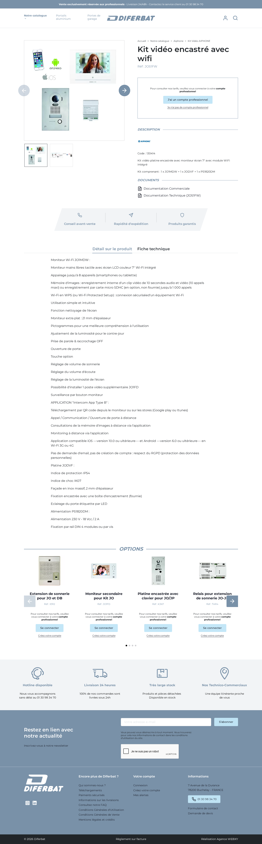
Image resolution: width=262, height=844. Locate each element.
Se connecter (49, 628)
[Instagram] (28, 803)
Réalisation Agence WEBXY (219, 839)
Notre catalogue (35, 15)
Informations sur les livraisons (99, 800)
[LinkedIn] (35, 803)
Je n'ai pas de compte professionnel (187, 107)
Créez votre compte (49, 635)
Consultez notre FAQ (93, 805)
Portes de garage (93, 17)
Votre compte (144, 776)
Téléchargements (90, 790)
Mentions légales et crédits (97, 819)
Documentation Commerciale (167, 188)
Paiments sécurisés (92, 795)
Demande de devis (200, 813)
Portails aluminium (63, 17)
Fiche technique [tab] (153, 249)
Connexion (140, 785)
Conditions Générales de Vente (99, 814)
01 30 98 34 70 (207, 799)
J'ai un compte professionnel (188, 99)
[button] (225, 18)
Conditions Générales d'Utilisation (101, 810)
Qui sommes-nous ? (92, 785)
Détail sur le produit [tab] (112, 249)
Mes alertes (140, 795)
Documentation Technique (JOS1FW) (172, 195)
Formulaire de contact (203, 808)
